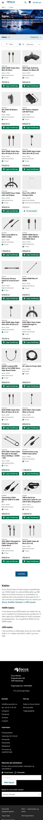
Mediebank (6, 746)
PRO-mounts (30, 602)
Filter (11, 44)
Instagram (5, 711)
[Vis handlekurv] (29, 2)
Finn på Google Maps (21, 691)
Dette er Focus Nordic (31, 704)
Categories (34, 37)
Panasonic (19, 602)
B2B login (38, 2)
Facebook (5, 714)
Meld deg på (9, 782)
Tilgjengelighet (28, 711)
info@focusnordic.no (9, 704)
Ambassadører (7, 733)
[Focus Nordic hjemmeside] (11, 2)
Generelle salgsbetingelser (8, 810)
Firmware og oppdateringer (7, 750)
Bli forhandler (28, 708)
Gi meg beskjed (31, 211)
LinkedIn (5, 721)
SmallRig (11, 602)
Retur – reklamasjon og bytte (30, 810)
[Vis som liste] (23, 44)
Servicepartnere (28, 816)
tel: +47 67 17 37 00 (9, 708)
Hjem (3, 7)
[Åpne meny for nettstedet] (4, 2)
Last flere (21, 574)
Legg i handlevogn (12, 86)
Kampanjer (6, 739)
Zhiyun (4, 602)
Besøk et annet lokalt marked (12, 790)
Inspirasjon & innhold (9, 736)
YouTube (5, 718)
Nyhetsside (6, 743)
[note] (40, 12)
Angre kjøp (6, 816)
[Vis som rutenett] (20, 44)
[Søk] (25, 2)
